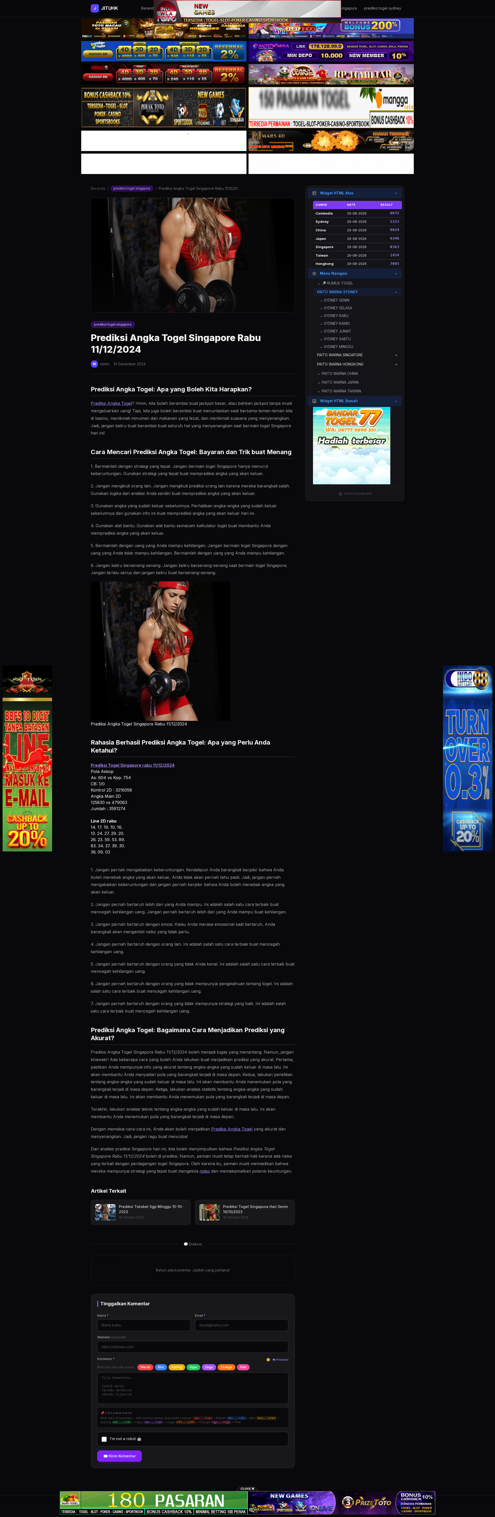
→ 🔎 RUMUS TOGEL (335, 283)
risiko (205, 1171)
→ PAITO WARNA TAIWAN (339, 391)
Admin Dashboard (357, 494)
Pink (243, 1367)
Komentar (106, 1359)
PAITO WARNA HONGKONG (340, 364)
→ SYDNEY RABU (334, 316)
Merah (145, 1367)
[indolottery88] (467, 758)
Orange (226, 1367)
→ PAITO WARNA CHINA (337, 374)
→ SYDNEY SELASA (335, 308)
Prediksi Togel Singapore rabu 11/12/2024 (133, 765)
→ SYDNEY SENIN (334, 300)
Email (200, 1315)
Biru (161, 1367)
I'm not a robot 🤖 (125, 1438)
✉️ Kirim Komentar (119, 1456)
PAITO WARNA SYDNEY (337, 292)
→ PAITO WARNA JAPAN (338, 382)
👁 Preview (280, 1360)
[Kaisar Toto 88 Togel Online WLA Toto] (27, 758)
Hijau (193, 1367)
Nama (103, 1315)
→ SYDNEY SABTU (335, 339)
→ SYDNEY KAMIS (334, 323)
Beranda (98, 188)
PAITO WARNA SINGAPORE (340, 355)
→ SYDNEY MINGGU (336, 347)
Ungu (209, 1367)
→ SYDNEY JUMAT (335, 331)
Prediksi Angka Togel (111, 403)
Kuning (177, 1367)
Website (111, 1337)
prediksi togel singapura (131, 188)
